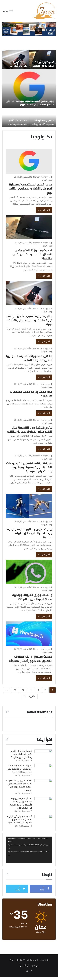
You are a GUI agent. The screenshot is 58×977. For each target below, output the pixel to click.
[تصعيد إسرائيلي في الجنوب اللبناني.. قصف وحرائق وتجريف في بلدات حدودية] (43, 821)
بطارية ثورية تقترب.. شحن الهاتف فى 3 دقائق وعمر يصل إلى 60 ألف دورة (29, 320)
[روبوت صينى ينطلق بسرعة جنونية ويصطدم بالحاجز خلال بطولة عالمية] (29, 506)
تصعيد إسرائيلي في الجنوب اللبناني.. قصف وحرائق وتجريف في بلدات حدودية (19, 819)
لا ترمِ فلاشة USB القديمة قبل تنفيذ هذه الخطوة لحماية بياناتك (29, 429)
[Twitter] (27, 971)
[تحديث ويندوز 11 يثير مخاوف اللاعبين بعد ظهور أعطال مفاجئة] (29, 633)
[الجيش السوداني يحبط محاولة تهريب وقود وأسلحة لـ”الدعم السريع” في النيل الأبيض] (43, 803)
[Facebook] (31, 971)
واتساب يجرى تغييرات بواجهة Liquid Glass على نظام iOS (32, 597)
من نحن (34, 965)
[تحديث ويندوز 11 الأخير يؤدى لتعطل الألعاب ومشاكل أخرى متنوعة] (29, 227)
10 (23, 690)
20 (15, 690)
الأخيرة (32, 696)
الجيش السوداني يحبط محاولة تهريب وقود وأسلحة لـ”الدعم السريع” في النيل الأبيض (20, 803)
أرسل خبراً (24, 965)
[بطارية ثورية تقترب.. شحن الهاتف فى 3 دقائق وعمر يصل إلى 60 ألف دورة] (29, 293)
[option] (29, 88)
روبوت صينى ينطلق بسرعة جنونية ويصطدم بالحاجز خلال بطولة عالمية (29, 533)
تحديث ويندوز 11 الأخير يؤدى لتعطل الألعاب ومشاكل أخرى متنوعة (43, 67)
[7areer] (44, 10)
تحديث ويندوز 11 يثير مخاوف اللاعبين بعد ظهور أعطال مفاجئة (30, 658)
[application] (29, 850)
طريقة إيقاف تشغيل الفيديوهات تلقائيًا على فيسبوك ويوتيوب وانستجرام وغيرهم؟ (29, 467)
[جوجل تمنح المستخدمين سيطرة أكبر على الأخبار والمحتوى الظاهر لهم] (29, 161)
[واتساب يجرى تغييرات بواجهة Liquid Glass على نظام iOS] (29, 572)
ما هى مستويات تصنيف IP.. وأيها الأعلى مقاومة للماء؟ (44, 126)
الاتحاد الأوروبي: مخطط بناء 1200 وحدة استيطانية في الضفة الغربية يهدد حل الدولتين (19, 785)
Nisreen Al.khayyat (42, 177)
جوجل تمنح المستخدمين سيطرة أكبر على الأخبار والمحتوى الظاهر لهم (30, 102)
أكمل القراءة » (44, 210)
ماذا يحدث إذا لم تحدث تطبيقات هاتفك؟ (18, 124)
